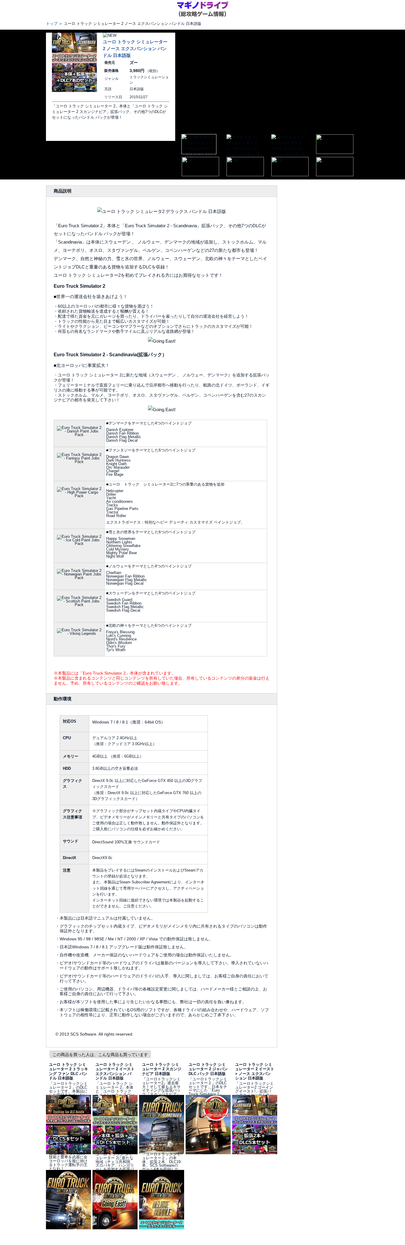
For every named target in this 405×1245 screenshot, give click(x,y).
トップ (52, 23)
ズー (134, 62)
